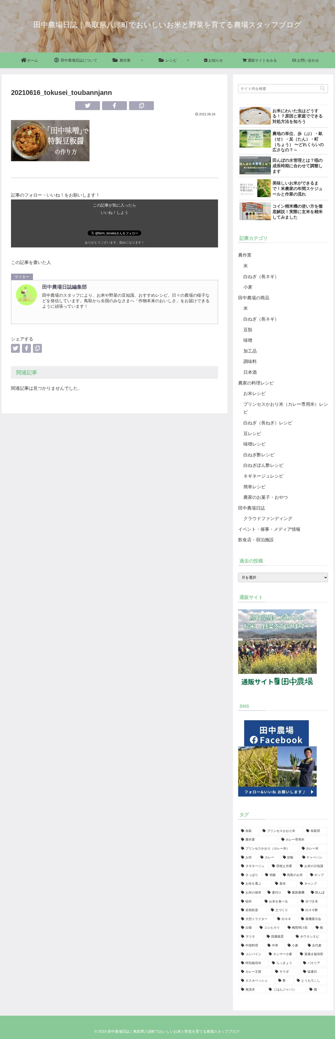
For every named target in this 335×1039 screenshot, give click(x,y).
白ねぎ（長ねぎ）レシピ (267, 422)
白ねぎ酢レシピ (259, 454)
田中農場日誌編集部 (64, 287)
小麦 (247, 287)
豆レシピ (252, 433)
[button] (141, 105)
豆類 (247, 329)
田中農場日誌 (251, 508)
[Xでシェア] (87, 105)
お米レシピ (254, 393)
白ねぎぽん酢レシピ (263, 465)
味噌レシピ (254, 444)
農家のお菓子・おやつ (265, 497)
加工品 (250, 351)
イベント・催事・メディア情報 (269, 529)
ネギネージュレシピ (263, 476)
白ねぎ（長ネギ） (261, 276)
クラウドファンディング (267, 518)
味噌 (247, 340)
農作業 (245, 255)
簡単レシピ (254, 486)
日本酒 (250, 372)
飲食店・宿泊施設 (256, 539)
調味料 (250, 361)
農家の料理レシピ (256, 383)
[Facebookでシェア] (114, 105)
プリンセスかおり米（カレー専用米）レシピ (285, 408)
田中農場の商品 (253, 297)
